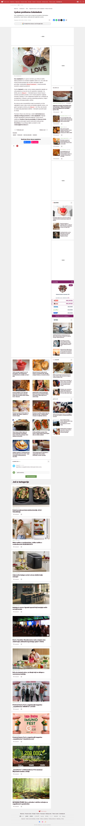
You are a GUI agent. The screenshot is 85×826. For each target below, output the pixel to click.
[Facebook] (39, 822)
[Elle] (51, 816)
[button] (49, 20)
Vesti (27, 8)
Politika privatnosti (52, 818)
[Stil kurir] (60, 816)
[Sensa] (46, 816)
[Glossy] (63, 816)
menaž (14, 134)
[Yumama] (36, 816)
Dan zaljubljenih (27, 134)
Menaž (24, 93)
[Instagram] (42, 822)
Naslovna (16, 8)
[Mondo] (22, 816)
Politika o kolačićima (44, 818)
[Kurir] (26, 816)
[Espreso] (31, 816)
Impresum (23, 818)
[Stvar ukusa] (5, 2)
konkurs (35, 134)
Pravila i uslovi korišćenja (31, 818)
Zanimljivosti (21, 8)
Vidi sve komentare (31, 476)
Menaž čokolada (31, 84)
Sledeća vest (42, 129)
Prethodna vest (20, 129)
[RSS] (45, 822)
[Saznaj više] (71, 203)
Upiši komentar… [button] (20, 472)
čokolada (19, 134)
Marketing (58, 818)
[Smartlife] (56, 816)
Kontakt (37, 818)
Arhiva (62, 818)
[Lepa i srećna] (42, 816)
